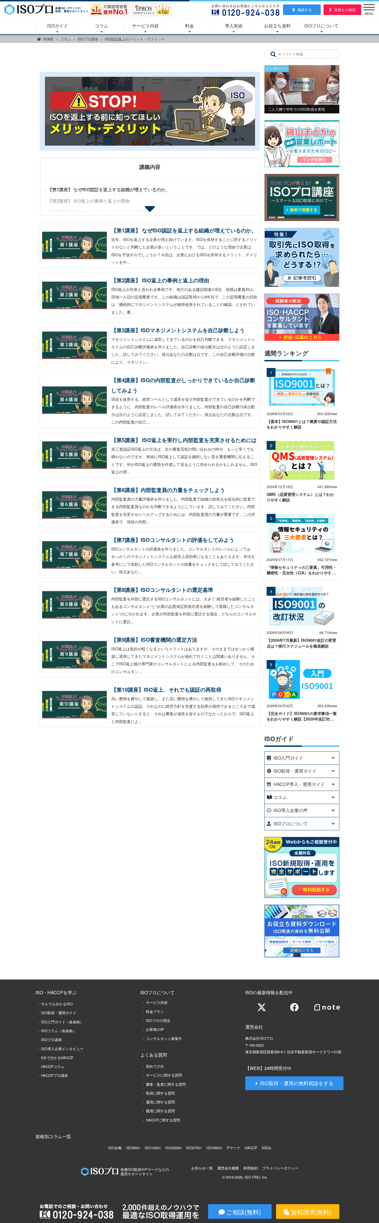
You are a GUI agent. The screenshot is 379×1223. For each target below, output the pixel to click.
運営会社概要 (228, 1168)
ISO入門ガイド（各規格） (62, 1021)
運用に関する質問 (160, 1102)
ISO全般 (115, 1147)
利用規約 (250, 1168)
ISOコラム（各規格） (58, 1030)
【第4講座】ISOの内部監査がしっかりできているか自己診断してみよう (183, 385)
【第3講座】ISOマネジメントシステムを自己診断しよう (178, 330)
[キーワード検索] (273, 54)
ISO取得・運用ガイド (58, 1012)
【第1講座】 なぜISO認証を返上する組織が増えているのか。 (109, 189)
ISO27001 (194, 1147)
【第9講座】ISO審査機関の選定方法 (154, 639)
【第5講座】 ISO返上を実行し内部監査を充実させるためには (184, 440)
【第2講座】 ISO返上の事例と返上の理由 (89, 201)
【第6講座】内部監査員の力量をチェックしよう (168, 490)
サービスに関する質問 (164, 1075)
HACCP (251, 1147)
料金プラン (155, 1011)
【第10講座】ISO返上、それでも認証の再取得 (166, 689)
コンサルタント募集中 (164, 1038)
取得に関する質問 (160, 1093)
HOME (48, 39)
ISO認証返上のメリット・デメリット (135, 39)
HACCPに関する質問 (163, 1120)
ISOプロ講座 (87, 39)
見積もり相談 (345, 9)
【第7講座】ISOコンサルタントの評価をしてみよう (172, 540)
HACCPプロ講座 (54, 1075)
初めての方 (155, 1066)
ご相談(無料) (243, 1211)
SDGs (266, 1147)
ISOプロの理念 (158, 1020)
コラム (101, 26)
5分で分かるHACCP (57, 1057)
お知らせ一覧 (202, 1168)
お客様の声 (155, 1029)
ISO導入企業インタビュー (62, 1048)
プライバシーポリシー (280, 1168)
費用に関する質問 (160, 1110)
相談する (304, 9)
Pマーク (233, 1147)
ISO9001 (133, 1147)
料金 (189, 26)
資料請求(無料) (311, 1211)
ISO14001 (153, 1147)
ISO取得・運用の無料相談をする (296, 1083)
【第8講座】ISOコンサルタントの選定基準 (162, 589)
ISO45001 (214, 1147)
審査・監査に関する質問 (166, 1084)
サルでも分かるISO (57, 1003)
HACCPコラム (52, 1066)
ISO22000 (173, 1147)
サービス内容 (145, 26)
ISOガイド (57, 26)
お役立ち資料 (277, 26)
